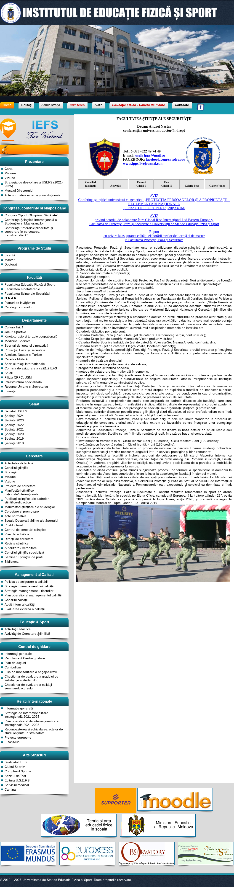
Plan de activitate (17, 534)
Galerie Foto (192, 185)
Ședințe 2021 (14, 429)
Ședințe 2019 (14, 438)
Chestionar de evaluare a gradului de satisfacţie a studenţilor (31, 678)
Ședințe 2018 (14, 443)
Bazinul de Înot (15, 776)
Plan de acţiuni (15, 663)
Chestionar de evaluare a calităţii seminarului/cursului (28, 686)
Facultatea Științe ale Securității (27, 293)
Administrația (50, 105)
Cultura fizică (14, 327)
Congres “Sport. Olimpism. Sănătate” (31, 215)
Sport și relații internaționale (25, 364)
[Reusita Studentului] (34, 156)
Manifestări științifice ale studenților (30, 507)
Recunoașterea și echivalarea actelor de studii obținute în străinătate (34, 731)
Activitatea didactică (19, 463)
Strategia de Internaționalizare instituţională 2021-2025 (26, 714)
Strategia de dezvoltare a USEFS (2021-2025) (34, 184)
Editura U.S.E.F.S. (17, 780)
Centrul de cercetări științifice (25, 529)
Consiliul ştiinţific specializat (24, 552)
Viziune (10, 178)
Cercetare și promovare (22, 511)
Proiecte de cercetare (20, 486)
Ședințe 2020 (14, 434)
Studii (9, 373)
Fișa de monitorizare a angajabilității (31, 672)
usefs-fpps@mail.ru (150, 155)
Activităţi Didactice (18, 629)
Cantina (10, 789)
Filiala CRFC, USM (18, 377)
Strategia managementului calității (29, 586)
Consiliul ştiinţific (16, 467)
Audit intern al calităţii (20, 604)
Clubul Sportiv (15, 766)
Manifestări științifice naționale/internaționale (21, 492)
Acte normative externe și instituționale (32, 195)
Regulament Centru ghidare (25, 658)
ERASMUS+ (13, 742)
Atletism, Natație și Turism (23, 354)
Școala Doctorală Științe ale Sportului (31, 520)
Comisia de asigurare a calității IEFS (31, 368)
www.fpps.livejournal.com (143, 163)
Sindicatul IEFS (16, 762)
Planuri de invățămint (20, 302)
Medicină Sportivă (17, 341)
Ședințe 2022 (14, 425)
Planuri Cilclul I (141, 184)
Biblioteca (12, 561)
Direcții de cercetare (19, 539)
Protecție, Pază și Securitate (25, 350)
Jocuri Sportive (15, 332)
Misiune (10, 173)
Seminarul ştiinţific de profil (24, 557)
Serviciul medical (17, 785)
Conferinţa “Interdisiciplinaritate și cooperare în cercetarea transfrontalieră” (29, 231)
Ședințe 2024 (14, 416)
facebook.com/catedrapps (165, 159)
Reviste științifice (17, 543)
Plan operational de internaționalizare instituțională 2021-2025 (31, 723)
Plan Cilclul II (166, 184)
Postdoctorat (14, 525)
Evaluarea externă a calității (25, 609)
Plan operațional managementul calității (33, 595)
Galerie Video (217, 185)
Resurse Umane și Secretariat (26, 386)
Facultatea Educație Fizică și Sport (30, 284)
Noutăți (26, 105)
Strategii (10, 472)
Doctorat (11, 264)
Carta (9, 168)
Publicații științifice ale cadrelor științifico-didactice (27, 500)
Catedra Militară (16, 359)
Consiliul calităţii (16, 600)
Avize (98, 105)
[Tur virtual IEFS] (34, 140)
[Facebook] (200, 110)
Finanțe (10, 391)
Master (10, 260)
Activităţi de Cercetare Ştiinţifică (27, 633)
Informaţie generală (19, 708)
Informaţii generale (18, 653)
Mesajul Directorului (19, 190)
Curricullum (13, 667)
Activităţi (115, 185)
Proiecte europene (18, 737)
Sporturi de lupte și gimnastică (26, 345)
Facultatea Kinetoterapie (22, 289)
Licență (10, 255)
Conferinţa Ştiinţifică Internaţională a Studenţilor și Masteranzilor (31, 221)
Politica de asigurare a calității (26, 581)
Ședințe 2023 (14, 420)
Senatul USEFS (16, 411)
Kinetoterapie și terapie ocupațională (31, 336)
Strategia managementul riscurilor (29, 591)
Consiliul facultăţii (90, 184)
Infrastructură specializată (23, 382)
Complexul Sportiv (18, 771)
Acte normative (15, 516)
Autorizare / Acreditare (21, 548)
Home (7, 105)
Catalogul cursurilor (19, 307)
